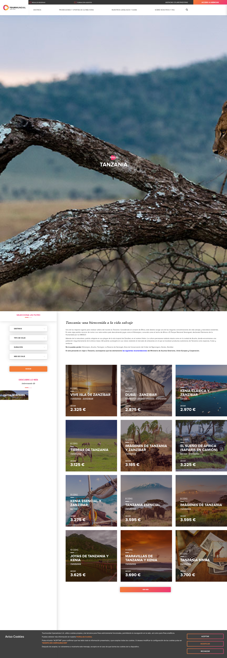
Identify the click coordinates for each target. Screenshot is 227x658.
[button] (28, 329)
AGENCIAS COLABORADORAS (176, 2)
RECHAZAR (205, 651)
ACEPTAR (205, 636)
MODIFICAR (205, 644)
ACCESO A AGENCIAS (210, 2)
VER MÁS (145, 589)
